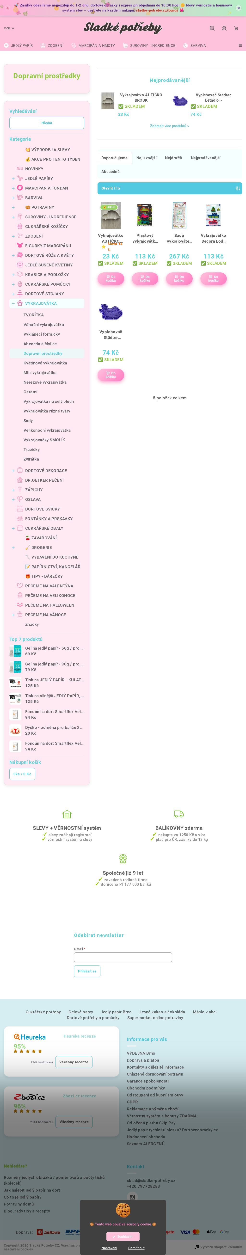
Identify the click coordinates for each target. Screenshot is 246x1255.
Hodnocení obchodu (146, 1136)
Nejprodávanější (206, 158)
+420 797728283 (143, 1186)
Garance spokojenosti (148, 1081)
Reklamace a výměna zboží (152, 1109)
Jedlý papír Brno (116, 1011)
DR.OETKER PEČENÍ (44, 480)
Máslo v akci (205, 1011)
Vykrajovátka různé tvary (47, 411)
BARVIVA (34, 197)
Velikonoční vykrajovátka (47, 430)
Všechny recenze (73, 1062)
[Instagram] (132, 1197)
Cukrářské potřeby (43, 1011)
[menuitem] (18, 45)
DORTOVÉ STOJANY (44, 293)
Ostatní (30, 391)
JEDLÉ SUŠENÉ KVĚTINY (49, 265)
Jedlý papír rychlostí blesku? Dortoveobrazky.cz (172, 1129)
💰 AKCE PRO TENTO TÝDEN (52, 159)
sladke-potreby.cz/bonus (157, 10)
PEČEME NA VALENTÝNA (49, 586)
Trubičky (32, 449)
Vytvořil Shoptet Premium (221, 1247)
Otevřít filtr (111, 188)
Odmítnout (136, 1248)
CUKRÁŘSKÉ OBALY (44, 528)
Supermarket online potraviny (155, 1017)
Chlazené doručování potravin (155, 1074)
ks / (22, 774)
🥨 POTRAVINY (39, 207)
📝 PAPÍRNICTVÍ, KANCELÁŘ (52, 566)
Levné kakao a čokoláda (162, 1011)
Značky (32, 624)
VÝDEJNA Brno (141, 1053)
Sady (28, 420)
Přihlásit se (87, 971)
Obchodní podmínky (146, 1088)
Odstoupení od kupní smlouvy (155, 1095)
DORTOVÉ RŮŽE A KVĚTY (49, 255)
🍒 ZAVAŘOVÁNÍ (41, 537)
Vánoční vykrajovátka (44, 324)
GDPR (132, 1102)
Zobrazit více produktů (168, 126)
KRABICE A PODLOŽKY (47, 274)
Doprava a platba (143, 1060)
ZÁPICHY (34, 489)
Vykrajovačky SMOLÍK (44, 439)
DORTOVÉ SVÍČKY (42, 509)
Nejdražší (173, 158)
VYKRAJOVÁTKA (41, 303)
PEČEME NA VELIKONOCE (50, 595)
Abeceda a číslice (40, 343)
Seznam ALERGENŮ (146, 1143)
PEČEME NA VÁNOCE (45, 614)
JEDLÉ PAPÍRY (39, 178)
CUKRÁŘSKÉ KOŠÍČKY (46, 226)
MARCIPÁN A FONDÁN (46, 188)
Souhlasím (125, 1236)
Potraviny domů (19, 1204)
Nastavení (109, 1248)
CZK (7, 28)
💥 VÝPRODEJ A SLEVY (47, 149)
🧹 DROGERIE (38, 547)
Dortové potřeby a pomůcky (93, 1017)
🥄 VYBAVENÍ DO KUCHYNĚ (51, 557)
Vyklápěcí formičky (42, 334)
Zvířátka (31, 459)
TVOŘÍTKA (34, 315)
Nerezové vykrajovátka (45, 382)
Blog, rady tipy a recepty (27, 1211)
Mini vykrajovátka (40, 372)
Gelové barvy (80, 1011)
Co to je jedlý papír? (22, 1197)
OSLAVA (33, 499)
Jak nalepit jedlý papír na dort (32, 1190)
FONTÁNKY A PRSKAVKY (49, 518)
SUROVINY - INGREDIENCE (51, 217)
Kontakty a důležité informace (155, 1067)
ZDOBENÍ (34, 236)
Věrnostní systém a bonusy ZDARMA (162, 1116)
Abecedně (110, 171)
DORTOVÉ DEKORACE (46, 470)
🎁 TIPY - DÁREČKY (44, 576)
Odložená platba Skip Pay (151, 1122)
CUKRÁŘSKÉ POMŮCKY (48, 284)
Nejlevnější (146, 158)
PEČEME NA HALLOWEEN (49, 605)
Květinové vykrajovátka (45, 363)
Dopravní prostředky (43, 353)
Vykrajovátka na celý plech (49, 401)
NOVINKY (34, 168)
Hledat (47, 123)
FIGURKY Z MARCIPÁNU (48, 245)
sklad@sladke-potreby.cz (151, 1180)
